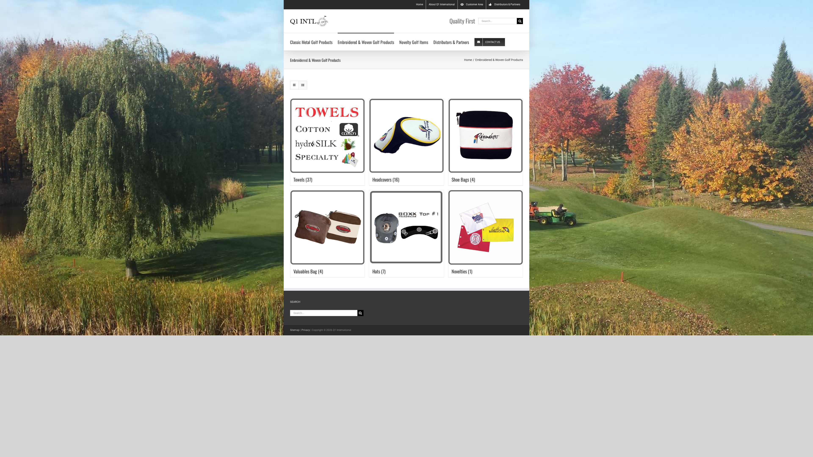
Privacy (305, 330)
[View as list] (303, 85)
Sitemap (295, 330)
